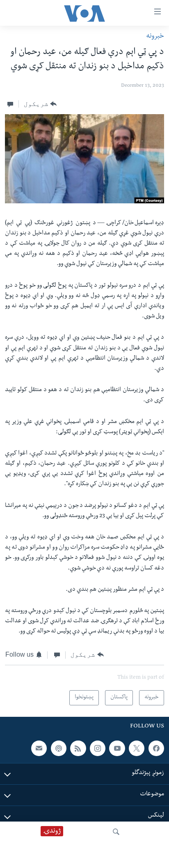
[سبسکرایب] (39, 748)
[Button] (40, 104)
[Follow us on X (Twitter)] (136, 748)
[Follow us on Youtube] (117, 748)
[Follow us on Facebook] (156, 748)
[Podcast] (58, 748)
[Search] (116, 832)
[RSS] (78, 748)
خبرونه (155, 36)
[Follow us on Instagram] (97, 748)
